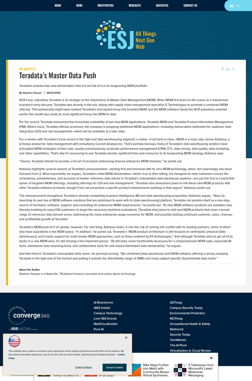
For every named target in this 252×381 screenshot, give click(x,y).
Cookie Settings (83, 367)
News (79, 6)
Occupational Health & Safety (190, 324)
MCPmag (176, 318)
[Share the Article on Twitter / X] (233, 69)
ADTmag (176, 302)
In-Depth (27, 69)
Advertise (162, 6)
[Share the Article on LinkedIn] (227, 69)
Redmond (176, 329)
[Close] (126, 338)
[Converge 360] (28, 316)
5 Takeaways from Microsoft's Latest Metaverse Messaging (201, 370)
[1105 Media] (23, 329)
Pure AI (99, 329)
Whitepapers (106, 6)
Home (58, 6)
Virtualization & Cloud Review (190, 350)
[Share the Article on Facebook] (221, 69)
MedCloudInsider (106, 324)
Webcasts (135, 6)
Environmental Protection (187, 313)
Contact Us (190, 6)
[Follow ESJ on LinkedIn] (232, 6)
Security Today (180, 334)
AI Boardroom (103, 302)
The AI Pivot (178, 345)
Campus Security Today (186, 308)
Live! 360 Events (105, 318)
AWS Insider (102, 308)
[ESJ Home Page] (29, 6)
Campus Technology (108, 313)
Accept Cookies (114, 367)
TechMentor (178, 340)
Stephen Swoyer (32, 93)
